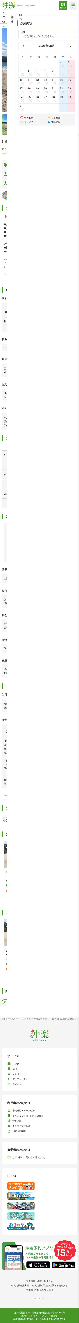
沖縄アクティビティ (18, 1018)
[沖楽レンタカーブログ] (39, 1206)
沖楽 (3, 1018)
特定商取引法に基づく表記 (39, 1289)
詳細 (12, 19)
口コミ (20, 19)
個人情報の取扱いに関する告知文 (48, 1285)
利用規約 (48, 1281)
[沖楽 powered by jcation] (18, 6)
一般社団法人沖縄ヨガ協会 (63, 1018)
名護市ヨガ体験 (39, 1018)
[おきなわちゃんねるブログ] (39, 1186)
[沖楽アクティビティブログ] (39, 1216)
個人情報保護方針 (20, 1285)
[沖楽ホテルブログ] (39, 1196)
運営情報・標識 (34, 1281)
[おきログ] (39, 1226)
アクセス (3, 19)
